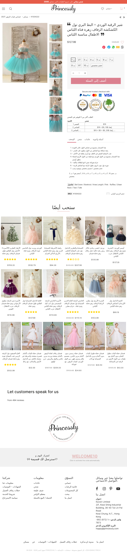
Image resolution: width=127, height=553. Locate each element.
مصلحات (67, 550)
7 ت (111, 59)
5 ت (98, 59)
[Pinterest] (112, 489)
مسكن (25, 17)
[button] (10, 259)
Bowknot (87, 184)
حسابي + (109, 9)
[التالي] (124, 16)
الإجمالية (60, 550)
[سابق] (120, 16)
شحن (79, 139)
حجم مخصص (96, 65)
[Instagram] (105, 489)
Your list (115, 42)
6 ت (105, 59)
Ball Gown (79, 184)
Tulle (80, 188)
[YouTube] (118, 489)
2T (79, 59)
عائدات (87, 139)
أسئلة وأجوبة (98, 139)
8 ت (73, 65)
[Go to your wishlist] (102, 7)
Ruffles (112, 184)
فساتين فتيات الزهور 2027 (11, 17)
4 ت (92, 59)
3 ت (85, 59)
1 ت (73, 59)
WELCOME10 (84, 456)
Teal (75, 188)
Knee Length (98, 184)
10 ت (86, 65)
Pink (106, 184)
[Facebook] (98, 489)
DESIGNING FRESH (93, 550)
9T (79, 65)
